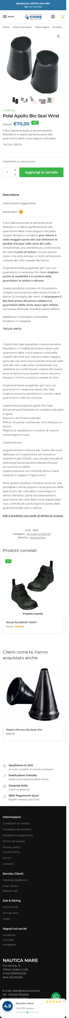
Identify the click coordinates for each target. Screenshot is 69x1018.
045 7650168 (33, 6)
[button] (61, 16)
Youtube (8, 939)
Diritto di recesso (14, 841)
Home (6, 27)
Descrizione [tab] (11, 194)
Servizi (7, 858)
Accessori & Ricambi (39, 533)
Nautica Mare (38, 537)
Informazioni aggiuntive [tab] (19, 203)
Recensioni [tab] (12, 212)
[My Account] (53, 16)
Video (6, 919)
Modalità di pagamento (18, 835)
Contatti (8, 864)
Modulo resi (10, 890)
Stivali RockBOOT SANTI (21, 622)
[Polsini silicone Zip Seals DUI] (32, 694)
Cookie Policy (11, 852)
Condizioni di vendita (16, 823)
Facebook (9, 935)
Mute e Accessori (22, 27)
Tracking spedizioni (15, 880)
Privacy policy (12, 847)
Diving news (11, 913)
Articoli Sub (10, 907)
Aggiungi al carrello (41, 172)
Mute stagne (42, 27)
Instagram (9, 944)
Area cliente (10, 886)
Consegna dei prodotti (17, 829)
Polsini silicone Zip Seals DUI (24, 729)
